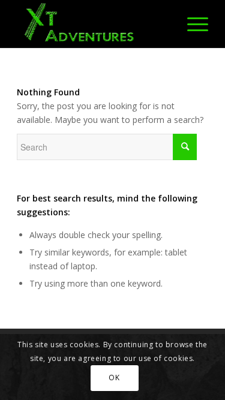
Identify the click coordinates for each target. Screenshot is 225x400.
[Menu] (191, 24)
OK (114, 377)
